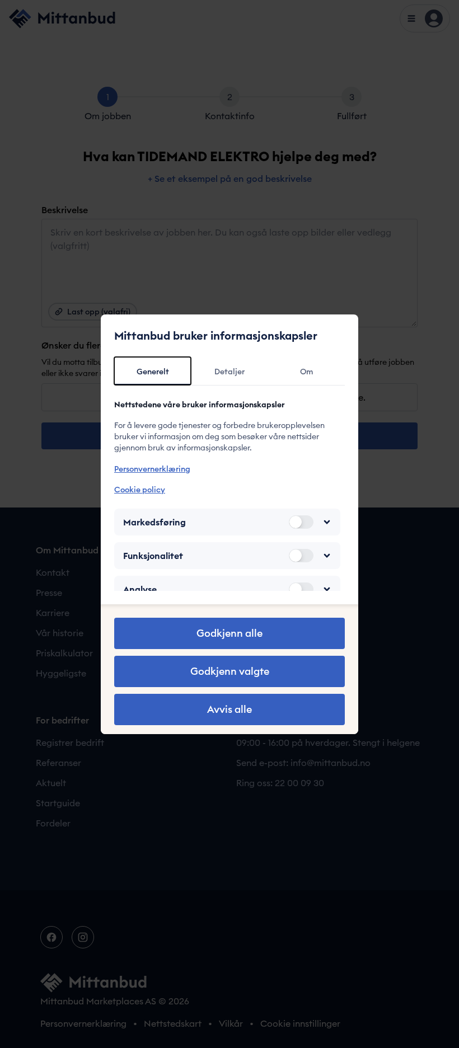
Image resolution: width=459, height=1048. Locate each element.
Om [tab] (306, 371)
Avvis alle (229, 709)
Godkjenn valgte (229, 671)
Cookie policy (139, 490)
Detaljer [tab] (229, 371)
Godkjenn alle (229, 633)
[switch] (301, 522)
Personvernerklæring (152, 469)
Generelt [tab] (153, 371)
